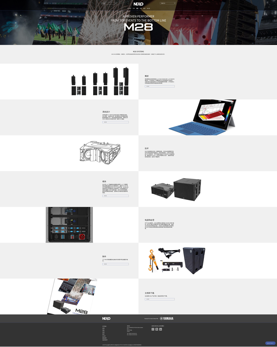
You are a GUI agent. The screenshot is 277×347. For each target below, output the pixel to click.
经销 (141, 8)
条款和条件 (104, 340)
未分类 (148, 8)
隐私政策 (104, 338)
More (148, 86)
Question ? (270, 343)
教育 (144, 8)
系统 (137, 8)
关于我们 (129, 8)
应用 (134, 8)
